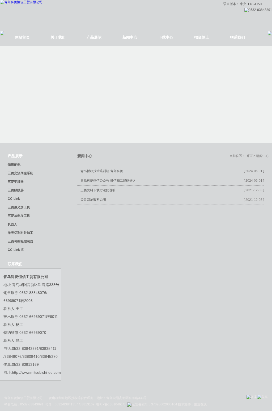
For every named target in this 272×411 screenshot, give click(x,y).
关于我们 (58, 37)
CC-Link (14, 199)
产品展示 (94, 37)
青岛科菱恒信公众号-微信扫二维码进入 (108, 180)
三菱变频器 (16, 182)
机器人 (12, 224)
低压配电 (14, 165)
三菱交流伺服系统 (20, 173)
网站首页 (22, 37)
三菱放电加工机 (19, 216)
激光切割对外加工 (20, 233)
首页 (249, 156)
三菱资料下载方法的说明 (98, 190)
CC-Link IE (16, 250)
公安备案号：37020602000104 (154, 404)
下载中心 (165, 37)
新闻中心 (129, 37)
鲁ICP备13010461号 (111, 404)
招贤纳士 (201, 37)
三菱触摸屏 (16, 190)
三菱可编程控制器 (20, 241)
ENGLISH (255, 4)
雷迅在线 (200, 404)
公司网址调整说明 (93, 200)
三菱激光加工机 (19, 207)
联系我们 (237, 37)
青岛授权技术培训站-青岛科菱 (101, 171)
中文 (243, 4)
